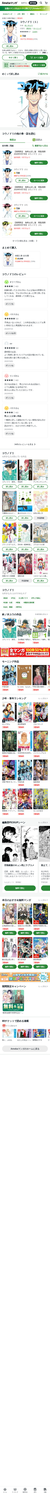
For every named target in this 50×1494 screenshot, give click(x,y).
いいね (10, 304)
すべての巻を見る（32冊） (24, 241)
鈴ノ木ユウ (29, 25)
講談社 (28, 28)
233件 (35, 32)
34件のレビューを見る (23, 444)
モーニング (37, 28)
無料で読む (39, 162)
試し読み (10, 46)
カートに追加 (39, 180)
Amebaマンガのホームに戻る (25, 1048)
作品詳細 (40, 518)
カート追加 (38, 57)
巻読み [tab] (13, 139)
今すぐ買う (13, 57)
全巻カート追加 (39, 65)
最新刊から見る (41, 145)
